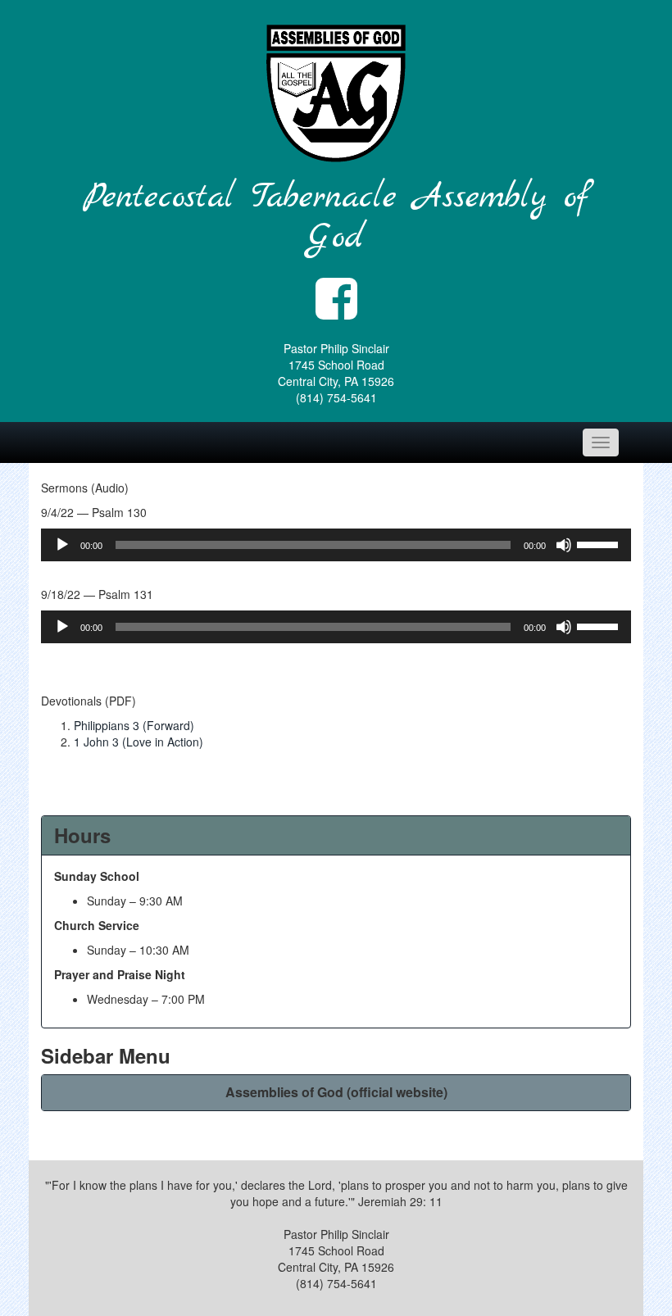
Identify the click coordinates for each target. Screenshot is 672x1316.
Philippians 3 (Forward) (134, 725)
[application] (336, 545)
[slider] (600, 543)
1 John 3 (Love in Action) (138, 741)
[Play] (62, 545)
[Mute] (564, 545)
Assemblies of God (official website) (336, 1091)
